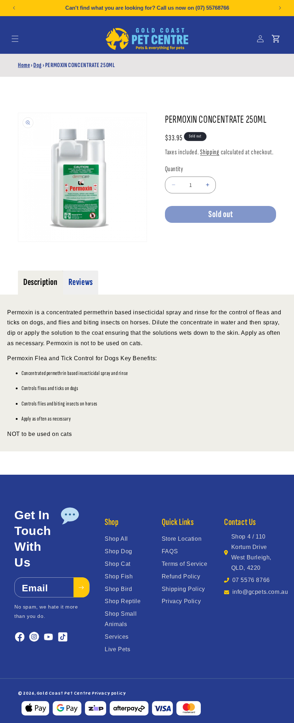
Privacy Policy (181, 601)
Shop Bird (118, 589)
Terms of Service (185, 564)
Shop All (116, 539)
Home (24, 65)
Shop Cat (118, 564)
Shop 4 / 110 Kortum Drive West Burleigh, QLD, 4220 (251, 552)
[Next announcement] (280, 8)
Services (117, 637)
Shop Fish (119, 576)
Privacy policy (109, 693)
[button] (15, 39)
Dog (37, 65)
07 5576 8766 (251, 580)
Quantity (174, 169)
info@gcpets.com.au (260, 592)
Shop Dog (118, 551)
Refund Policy (181, 576)
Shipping (209, 152)
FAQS (170, 551)
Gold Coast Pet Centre (64, 693)
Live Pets (117, 649)
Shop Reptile (123, 601)
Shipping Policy (183, 589)
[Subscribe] (81, 587)
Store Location (181, 539)
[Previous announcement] (14, 8)
